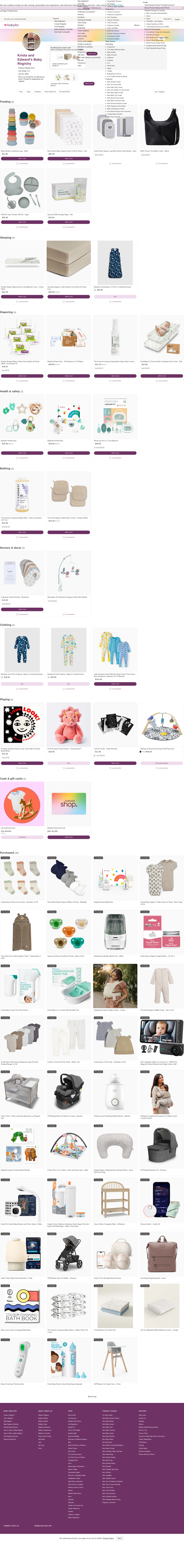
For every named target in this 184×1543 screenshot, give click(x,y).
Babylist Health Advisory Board (148, 1427)
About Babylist (45, 1411)
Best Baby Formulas (108, 1430)
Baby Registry (10, 1411)
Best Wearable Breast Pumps (111, 1499)
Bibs (69, 1442)
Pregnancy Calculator (109, 1502)
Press (40, 1448)
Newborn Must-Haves (74, 1421)
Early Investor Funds (44, 1436)
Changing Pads (73, 1460)
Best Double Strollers (109, 1457)
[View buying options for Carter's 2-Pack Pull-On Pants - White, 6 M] (69, 1038)
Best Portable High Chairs (110, 1469)
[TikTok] (5, 1530)
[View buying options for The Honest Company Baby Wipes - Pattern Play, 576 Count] (69, 1306)
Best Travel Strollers (108, 1490)
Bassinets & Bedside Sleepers (77, 1439)
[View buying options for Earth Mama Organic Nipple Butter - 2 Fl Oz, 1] (162, 932)
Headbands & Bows (74, 1478)
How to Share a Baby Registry (13, 1433)
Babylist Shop (42, 1424)
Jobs (39, 1442)
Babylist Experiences (44, 1430)
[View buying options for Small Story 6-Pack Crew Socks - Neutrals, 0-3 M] (22, 878)
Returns (141, 1424)
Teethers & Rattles (74, 1514)
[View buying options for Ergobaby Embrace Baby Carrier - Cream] (115, 986)
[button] (68, 60)
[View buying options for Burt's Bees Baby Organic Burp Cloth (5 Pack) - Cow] (69, 127)
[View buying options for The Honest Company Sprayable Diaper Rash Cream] (115, 337)
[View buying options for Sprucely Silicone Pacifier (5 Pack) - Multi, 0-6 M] (69, 932)
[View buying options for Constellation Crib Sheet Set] (115, 1306)
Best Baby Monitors (108, 1436)
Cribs (69, 1463)
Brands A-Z (71, 1427)
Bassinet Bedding (73, 1436)
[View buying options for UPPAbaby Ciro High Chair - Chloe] (115, 1360)
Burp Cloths (71, 1451)
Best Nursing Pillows (108, 1463)
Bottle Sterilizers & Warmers (77, 1445)
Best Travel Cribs (107, 1487)
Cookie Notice (143, 1448)
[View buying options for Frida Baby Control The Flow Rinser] (22, 986)
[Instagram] (10, 1530)
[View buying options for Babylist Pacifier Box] (69, 416)
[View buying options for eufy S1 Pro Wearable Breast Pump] (115, 1254)
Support (143, 1411)
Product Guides (109, 1411)
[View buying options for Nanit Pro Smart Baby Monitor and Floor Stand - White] (22, 1200)
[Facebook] (15, 1530)
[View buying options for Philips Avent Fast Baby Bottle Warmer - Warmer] (115, 1092)
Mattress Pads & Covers (75, 1487)
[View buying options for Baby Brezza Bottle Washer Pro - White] (115, 932)
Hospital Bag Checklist (11, 1427)
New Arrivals (72, 1415)
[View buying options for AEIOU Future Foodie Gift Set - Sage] (22, 190)
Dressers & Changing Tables (77, 1475)
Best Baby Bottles (108, 1421)
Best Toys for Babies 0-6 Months (112, 1481)
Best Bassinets (107, 1442)
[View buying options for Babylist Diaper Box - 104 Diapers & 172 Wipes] (69, 337)
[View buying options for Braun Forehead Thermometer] (22, 1360)
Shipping (141, 1421)
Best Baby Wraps (107, 1439)
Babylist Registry (43, 1415)
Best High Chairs (107, 1460)
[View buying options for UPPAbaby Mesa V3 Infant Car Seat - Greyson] (69, 1092)
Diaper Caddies (73, 1469)
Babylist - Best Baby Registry (11, 25)
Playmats (71, 1502)
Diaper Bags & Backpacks (76, 1466)
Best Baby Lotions (108, 1433)
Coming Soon (72, 1418)
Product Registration (145, 1439)
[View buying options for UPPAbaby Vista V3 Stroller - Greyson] (69, 1254)
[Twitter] (24, 1530)
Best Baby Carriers (108, 1424)
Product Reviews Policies (147, 1454)
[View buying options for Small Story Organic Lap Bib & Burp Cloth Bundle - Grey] (115, 127)
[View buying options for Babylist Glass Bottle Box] (115, 878)
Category (38, 91)
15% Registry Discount (11, 1436)
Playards (71, 1499)
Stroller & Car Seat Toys (75, 1505)
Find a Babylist (8, 1418)
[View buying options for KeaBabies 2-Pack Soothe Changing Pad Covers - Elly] (162, 337)
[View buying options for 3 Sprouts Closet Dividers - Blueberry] (22, 573)
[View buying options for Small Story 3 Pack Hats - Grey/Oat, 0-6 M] (115, 1038)
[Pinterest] (19, 1530)
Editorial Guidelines (145, 1451)
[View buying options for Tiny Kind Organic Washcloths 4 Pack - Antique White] (69, 494)
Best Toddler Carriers (108, 1478)
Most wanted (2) (50, 91)
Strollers (70, 1511)
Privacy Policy (143, 1433)
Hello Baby (41, 1439)
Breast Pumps (72, 1448)
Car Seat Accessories (75, 1454)
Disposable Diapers (74, 1472)
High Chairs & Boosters (75, 1481)
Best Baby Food (107, 1427)
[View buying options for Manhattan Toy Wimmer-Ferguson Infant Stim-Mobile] (69, 573)
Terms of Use (143, 1430)
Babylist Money (43, 1418)
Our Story (41, 1445)
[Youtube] (29, 1530)
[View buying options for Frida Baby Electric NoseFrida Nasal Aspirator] (69, 1360)
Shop (70, 1411)
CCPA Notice (143, 1442)
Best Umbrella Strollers (109, 1496)
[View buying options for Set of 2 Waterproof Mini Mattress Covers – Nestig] (162, 1306)
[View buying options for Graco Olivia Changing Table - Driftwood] (115, 1200)
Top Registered (72, 1424)
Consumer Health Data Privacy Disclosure (152, 1436)
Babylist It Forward (44, 1433)
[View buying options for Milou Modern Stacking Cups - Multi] (22, 127)
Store (29, 92)
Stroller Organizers (74, 1508)
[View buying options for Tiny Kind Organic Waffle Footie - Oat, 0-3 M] (162, 986)
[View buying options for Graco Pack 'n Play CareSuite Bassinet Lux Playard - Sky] (22, 1092)
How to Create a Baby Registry (13, 1430)
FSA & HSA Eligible (74, 1430)
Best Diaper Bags (107, 1454)
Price (21, 92)
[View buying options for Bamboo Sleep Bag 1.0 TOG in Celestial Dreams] (115, 263)
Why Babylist (8, 1421)
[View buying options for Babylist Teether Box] (22, 416)
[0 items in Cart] (178, 25)
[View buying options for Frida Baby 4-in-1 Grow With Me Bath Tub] (69, 986)
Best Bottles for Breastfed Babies (112, 1445)
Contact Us (142, 1418)
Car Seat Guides (107, 1415)
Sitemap (141, 1445)
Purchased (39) (64, 91)
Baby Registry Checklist (11, 1424)
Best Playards (106, 1466)
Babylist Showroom (44, 1427)
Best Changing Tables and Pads (112, 1451)
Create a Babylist (9, 1415)
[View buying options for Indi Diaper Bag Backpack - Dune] (162, 1254)
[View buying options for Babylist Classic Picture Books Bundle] (22, 1146)
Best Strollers (106, 1472)
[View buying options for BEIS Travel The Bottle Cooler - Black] (162, 127)
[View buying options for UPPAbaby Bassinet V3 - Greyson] (162, 1146)
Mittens (70, 1490)
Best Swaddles (107, 1475)
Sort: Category (160, 92)
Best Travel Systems (109, 1493)
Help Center (142, 1415)
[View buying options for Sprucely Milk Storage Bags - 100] (69, 190)
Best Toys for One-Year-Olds (111, 1484)
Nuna (69, 1496)
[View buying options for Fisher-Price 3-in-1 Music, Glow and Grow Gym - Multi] (69, 1146)
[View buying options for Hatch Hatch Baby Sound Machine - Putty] (22, 1254)
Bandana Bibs (72, 1433)
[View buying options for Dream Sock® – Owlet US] (162, 1200)
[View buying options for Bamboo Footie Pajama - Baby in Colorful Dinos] (69, 650)
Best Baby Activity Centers (110, 1418)
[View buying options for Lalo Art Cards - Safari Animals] (115, 724)
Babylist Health (43, 1421)
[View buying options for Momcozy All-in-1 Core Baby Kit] (115, 416)
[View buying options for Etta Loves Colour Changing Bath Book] (22, 1306)
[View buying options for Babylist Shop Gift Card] (69, 804)
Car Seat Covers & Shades (76, 1457)
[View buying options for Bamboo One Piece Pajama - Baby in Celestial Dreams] (22, 650)
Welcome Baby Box (10, 1439)
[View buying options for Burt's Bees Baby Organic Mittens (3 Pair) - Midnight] (69, 878)
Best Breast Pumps (108, 1448)
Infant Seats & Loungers (75, 1484)
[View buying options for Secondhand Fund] (22, 804)
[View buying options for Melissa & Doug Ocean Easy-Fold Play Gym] (162, 724)
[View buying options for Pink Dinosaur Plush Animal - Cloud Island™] (69, 724)
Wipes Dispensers (73, 1517)
